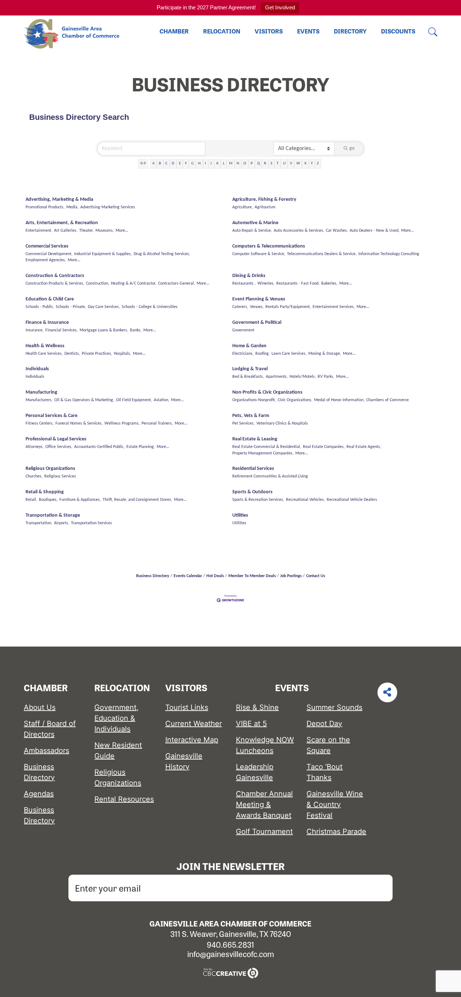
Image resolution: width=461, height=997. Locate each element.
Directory (350, 31)
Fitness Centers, (40, 423)
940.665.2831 (230, 944)
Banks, (136, 330)
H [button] (199, 164)
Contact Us (315, 576)
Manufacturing (41, 392)
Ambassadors (46, 750)
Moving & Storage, (324, 354)
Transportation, (39, 523)
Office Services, (58, 447)
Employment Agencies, (46, 260)
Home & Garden (249, 346)
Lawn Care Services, (289, 354)
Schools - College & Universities (150, 307)
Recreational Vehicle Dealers (352, 500)
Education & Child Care (50, 299)
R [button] (265, 164)
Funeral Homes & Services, (79, 423)
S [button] (271, 164)
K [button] (217, 164)
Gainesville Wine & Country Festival (334, 804)
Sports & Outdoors (252, 492)
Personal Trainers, (157, 423)
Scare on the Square (328, 745)
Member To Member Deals (252, 576)
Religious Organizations (50, 468)
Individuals (37, 369)
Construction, (97, 283)
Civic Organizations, (295, 400)
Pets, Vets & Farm (250, 415)
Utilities (240, 515)
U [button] (284, 164)
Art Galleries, (65, 230)
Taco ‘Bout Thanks (324, 772)
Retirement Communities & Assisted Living (270, 476)
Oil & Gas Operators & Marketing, (84, 400)
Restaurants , (244, 283)
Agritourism (265, 207)
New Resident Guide (118, 750)
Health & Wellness (45, 346)
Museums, (104, 230)
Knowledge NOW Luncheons (265, 745)
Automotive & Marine (255, 223)
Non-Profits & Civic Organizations (267, 392)
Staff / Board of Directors (50, 729)
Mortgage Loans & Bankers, (104, 330)
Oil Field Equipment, (134, 400)
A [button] (153, 164)
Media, (72, 207)
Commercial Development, (49, 254)
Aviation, (161, 400)
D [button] (173, 164)
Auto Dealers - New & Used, (374, 230)
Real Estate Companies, (324, 447)
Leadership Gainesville (254, 772)
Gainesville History (183, 761)
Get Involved (280, 7)
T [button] (277, 164)
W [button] (298, 164)
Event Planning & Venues (258, 299)
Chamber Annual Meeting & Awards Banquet (264, 804)
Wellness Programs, (122, 423)
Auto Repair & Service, (252, 230)
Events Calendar (188, 576)
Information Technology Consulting (388, 254)
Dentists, (72, 354)
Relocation (221, 31)
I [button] (205, 164)
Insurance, (35, 330)
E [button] (180, 164)
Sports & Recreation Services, (258, 500)
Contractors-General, (176, 283)
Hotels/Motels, (303, 377)
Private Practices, (97, 354)
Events (308, 31)
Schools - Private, (71, 307)
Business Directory (152, 576)
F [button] (186, 164)
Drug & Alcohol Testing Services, (162, 254)
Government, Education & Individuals (116, 718)
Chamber (174, 31)
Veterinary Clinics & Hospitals (282, 423)
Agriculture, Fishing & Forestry (264, 199)
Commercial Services (47, 246)
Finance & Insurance (47, 322)
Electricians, (243, 354)
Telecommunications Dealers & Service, (322, 254)
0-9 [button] (143, 164)
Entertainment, (39, 230)
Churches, (34, 476)
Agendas (39, 793)
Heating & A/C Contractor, (133, 283)
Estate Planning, (140, 447)
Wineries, (266, 283)
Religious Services (60, 476)
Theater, (86, 230)
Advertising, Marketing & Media (59, 199)
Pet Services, (243, 423)
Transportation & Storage (53, 515)
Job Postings (291, 576)
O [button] (244, 164)
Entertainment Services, (334, 307)
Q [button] (258, 164)
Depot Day (324, 723)
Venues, (257, 307)
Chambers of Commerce (387, 400)
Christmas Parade (336, 831)
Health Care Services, (44, 354)
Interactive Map (191, 739)
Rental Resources (124, 799)
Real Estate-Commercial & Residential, (266, 447)
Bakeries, (329, 283)
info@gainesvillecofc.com (230, 954)
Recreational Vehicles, (305, 500)
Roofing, (262, 354)
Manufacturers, (39, 400)
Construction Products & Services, (55, 283)
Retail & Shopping (45, 492)
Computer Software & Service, (258, 254)
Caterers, (240, 307)
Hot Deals (215, 576)
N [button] (238, 164)
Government (243, 330)
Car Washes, (337, 230)
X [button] (305, 164)
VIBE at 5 (251, 723)
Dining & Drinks (248, 275)
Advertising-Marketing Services (107, 207)
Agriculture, (242, 207)
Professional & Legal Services (56, 439)
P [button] (252, 164)
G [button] (192, 164)
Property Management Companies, (263, 453)
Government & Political (256, 322)
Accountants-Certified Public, (99, 447)
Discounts (398, 31)
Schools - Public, (40, 307)
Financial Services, (61, 330)
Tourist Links (186, 707)
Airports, (61, 523)
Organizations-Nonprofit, (254, 400)
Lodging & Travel (250, 369)
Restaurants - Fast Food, (297, 283)
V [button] (291, 164)
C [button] (166, 164)
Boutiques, (48, 500)
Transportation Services (91, 523)
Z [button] (318, 164)
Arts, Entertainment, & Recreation (62, 223)
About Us (39, 707)
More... (122, 230)
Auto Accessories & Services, (299, 230)
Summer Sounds (334, 707)
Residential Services (253, 468)
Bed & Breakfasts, (248, 377)
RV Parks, (326, 377)
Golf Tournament (264, 831)
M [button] (230, 164)
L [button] (224, 164)
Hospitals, (122, 354)
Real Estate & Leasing (254, 439)
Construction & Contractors (55, 275)
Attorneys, (35, 447)
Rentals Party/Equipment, (288, 307)
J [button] (211, 164)
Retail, (31, 500)
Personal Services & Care (51, 415)
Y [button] (312, 164)
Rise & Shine (257, 707)
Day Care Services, (104, 307)
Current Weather (193, 723)
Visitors (269, 31)
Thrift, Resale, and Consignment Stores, (137, 500)
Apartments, (277, 377)
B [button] (160, 164)
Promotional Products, (45, 207)
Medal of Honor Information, (339, 400)
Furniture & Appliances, (80, 500)
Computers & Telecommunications (268, 246)
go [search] (351, 148)
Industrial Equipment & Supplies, (103, 254)
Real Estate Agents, (363, 447)
